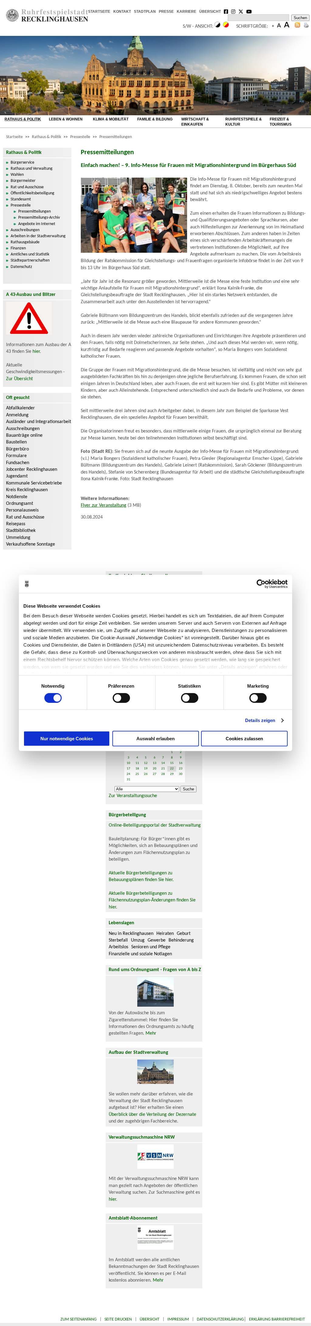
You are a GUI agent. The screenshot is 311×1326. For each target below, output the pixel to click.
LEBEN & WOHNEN (66, 119)
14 (163, 763)
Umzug (138, 940)
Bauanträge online (24, 435)
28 (163, 774)
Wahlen (17, 174)
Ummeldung (18, 537)
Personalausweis (22, 510)
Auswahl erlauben (155, 738)
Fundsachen (17, 462)
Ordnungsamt (19, 503)
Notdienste (16, 497)
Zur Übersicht (19, 379)
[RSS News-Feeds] (297, 26)
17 (128, 768)
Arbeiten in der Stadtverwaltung (38, 236)
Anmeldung (17, 415)
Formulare (16, 455)
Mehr (150, 1033)
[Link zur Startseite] (47, 20)
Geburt (183, 933)
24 (128, 774)
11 (137, 763)
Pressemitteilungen (115, 137)
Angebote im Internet (36, 224)
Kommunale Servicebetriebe (34, 483)
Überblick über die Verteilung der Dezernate (152, 1114)
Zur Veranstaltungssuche (133, 795)
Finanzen (18, 248)
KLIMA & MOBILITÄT (110, 119)
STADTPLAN (145, 11)
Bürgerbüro (17, 449)
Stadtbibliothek (21, 530)
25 (137, 774)
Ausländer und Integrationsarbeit (38, 421)
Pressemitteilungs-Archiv (39, 217)
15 (172, 763)
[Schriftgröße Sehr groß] (287, 26)
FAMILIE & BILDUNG (155, 119)
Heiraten (165, 933)
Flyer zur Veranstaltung (103, 505)
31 (128, 779)
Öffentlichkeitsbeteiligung (32, 193)
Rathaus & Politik (46, 137)
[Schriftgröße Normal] (279, 26)
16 (181, 763)
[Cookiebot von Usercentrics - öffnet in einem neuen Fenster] (261, 583)
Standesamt (21, 199)
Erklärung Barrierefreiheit (277, 1319)
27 (154, 774)
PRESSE (166, 11)
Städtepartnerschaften (30, 260)
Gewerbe (157, 940)
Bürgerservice (22, 162)
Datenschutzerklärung (220, 1319)
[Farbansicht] (226, 26)
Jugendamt (17, 476)
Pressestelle (80, 137)
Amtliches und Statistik (30, 254)
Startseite (14, 137)
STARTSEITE (99, 11)
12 (146, 763)
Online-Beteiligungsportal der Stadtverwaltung (155, 825)
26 (146, 774)
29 (172, 774)
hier (36, 351)
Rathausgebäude (25, 242)
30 (181, 774)
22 (172, 768)
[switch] (121, 698)
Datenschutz (21, 267)
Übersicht (149, 1319)
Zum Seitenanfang (78, 1319)
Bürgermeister (23, 181)
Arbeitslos (118, 947)
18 (137, 768)
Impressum (178, 1319)
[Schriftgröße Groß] (273, 26)
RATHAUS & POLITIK (23, 119)
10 (128, 763)
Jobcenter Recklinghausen (31, 469)
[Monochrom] (217, 26)
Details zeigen (260, 720)
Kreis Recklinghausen (27, 490)
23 (181, 768)
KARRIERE (186, 11)
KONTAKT (122, 11)
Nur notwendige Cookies (66, 738)
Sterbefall (118, 940)
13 (154, 763)
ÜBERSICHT (210, 11)
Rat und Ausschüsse (27, 187)
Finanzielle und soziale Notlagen (140, 954)
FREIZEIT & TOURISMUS (281, 122)
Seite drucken (118, 1319)
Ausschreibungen (25, 230)
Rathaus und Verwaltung (32, 168)
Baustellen (16, 442)
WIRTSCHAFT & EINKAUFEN (195, 122)
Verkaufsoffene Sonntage (30, 544)
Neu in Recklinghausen (131, 933)
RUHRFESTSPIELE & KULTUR (243, 122)
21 (163, 768)
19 (146, 768)
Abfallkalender (20, 408)
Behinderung (181, 940)
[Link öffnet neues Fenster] (226, 12)
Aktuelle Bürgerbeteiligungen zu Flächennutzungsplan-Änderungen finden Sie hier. (152, 900)
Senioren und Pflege (150, 947)
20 (154, 768)
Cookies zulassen (244, 738)
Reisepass (15, 524)
